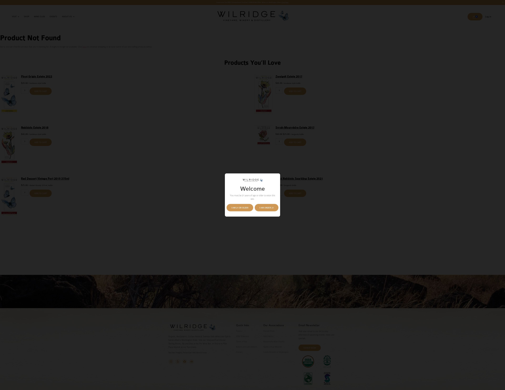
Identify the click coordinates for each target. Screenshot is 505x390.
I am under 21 (266, 208)
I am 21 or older (239, 208)
